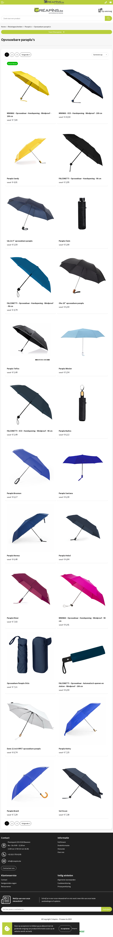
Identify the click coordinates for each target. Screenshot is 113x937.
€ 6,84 (64, 559)
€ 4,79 (12, 309)
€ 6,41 (64, 624)
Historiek (61, 849)
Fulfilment (62, 842)
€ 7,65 (12, 119)
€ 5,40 (12, 372)
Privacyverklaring (64, 886)
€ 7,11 (12, 687)
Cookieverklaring (64, 883)
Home (3, 27)
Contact (4, 880)
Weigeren (74, 928)
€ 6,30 (64, 497)
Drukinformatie (63, 845)
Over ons (61, 852)
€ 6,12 (64, 434)
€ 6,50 (64, 306)
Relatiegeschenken (15, 27)
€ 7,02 (12, 621)
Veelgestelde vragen (8, 883)
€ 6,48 (12, 559)
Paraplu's (28, 27)
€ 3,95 (64, 182)
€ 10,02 (64, 116)
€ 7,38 (64, 814)
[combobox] (53, 18)
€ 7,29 (12, 814)
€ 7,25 (64, 752)
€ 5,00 (64, 244)
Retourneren (6, 886)
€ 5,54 (64, 372)
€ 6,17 (12, 497)
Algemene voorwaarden (66, 880)
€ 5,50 (12, 244)
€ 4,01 (12, 182)
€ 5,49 (12, 434)
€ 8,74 (12, 752)
